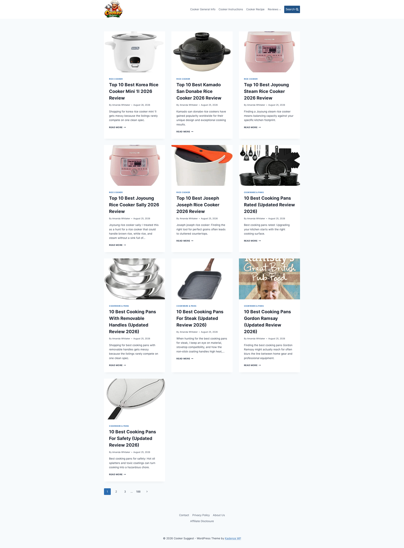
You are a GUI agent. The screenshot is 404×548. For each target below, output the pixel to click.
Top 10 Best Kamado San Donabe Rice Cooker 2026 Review (198, 91)
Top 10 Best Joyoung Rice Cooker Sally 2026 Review (134, 204)
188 (138, 491)
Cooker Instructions (231, 9)
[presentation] (134, 51)
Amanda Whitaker (121, 105)
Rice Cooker (116, 79)
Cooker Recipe (255, 9)
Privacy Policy (201, 515)
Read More (117, 127)
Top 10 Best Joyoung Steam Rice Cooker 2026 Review (266, 91)
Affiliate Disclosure (202, 521)
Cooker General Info (202, 9)
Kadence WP (233, 538)
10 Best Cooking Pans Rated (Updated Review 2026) (269, 204)
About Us (219, 515)
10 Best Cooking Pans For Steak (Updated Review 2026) (199, 318)
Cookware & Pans (254, 192)
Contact (184, 515)
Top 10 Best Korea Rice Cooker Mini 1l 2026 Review (133, 91)
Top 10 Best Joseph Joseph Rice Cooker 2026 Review (197, 204)
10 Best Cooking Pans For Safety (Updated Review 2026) (132, 438)
